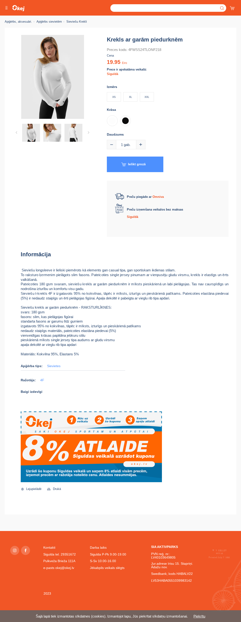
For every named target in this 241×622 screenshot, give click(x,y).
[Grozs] (232, 7)
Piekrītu (199, 616)
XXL (147, 96)
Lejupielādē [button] (33, 489)
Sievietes (53, 366)
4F (42, 380)
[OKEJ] (18, 8)
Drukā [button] (57, 489)
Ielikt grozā (137, 164)
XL (130, 96)
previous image (16, 132)
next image (88, 132)
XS (114, 96)
